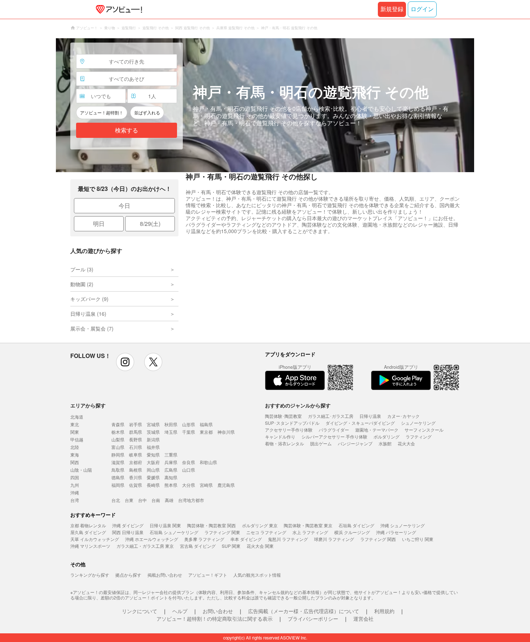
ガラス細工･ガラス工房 (330, 416)
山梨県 (117, 439)
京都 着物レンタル (88, 525)
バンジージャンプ (355, 443)
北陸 (74, 447)
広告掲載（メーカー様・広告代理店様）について (303, 611)
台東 (129, 500)
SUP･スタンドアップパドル (292, 423)
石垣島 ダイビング (356, 525)
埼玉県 (170, 432)
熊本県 (170, 485)
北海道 (76, 417)
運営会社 (363, 618)
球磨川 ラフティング (334, 539)
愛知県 (153, 454)
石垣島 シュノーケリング (174, 532)
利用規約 (384, 611)
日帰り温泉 (370, 416)
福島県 (206, 424)
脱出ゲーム (321, 443)
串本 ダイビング (246, 539)
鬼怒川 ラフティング (288, 539)
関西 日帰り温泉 (127, 532)
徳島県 (117, 477)
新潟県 (153, 439)
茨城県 (153, 432)
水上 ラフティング (310, 532)
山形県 (188, 424)
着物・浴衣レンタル (284, 443)
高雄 (169, 500)
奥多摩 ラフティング (204, 539)
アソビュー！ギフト (207, 575)
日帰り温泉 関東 (165, 525)
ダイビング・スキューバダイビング (360, 423)
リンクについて (139, 611)
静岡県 (117, 454)
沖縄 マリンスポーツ (90, 546)
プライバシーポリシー (313, 618)
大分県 (188, 485)
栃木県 (117, 432)
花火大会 (406, 443)
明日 (99, 223)
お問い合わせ (218, 611)
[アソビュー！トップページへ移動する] (117, 9)
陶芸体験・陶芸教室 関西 (211, 525)
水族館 (385, 443)
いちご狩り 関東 (417, 539)
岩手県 (135, 424)
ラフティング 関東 (222, 532)
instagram (125, 362)
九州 (74, 485)
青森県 (117, 424)
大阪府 (153, 462)
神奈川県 (226, 432)
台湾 (74, 500)
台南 (155, 500)
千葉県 (188, 432)
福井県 (153, 447)
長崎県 (153, 485)
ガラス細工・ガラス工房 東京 (145, 546)
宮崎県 (206, 485)
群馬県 (135, 432)
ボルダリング (386, 436)
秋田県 (170, 424)
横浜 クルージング (352, 532)
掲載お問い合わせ (164, 575)
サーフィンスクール (424, 430)
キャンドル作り (280, 436)
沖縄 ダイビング (127, 525)
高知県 (170, 477)
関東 (74, 432)
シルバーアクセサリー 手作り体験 (334, 436)
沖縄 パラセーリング (396, 532)
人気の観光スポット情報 (257, 575)
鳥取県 (117, 470)
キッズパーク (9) (89, 298)
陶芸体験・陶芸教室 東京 (308, 525)
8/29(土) (150, 223)
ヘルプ (179, 611)
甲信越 (76, 439)
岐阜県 (135, 454)
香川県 (135, 477)
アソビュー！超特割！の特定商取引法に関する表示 (214, 618)
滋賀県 (117, 462)
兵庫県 (170, 462)
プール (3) (81, 269)
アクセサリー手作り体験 (289, 430)
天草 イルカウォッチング (94, 539)
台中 (142, 500)
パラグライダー (334, 430)
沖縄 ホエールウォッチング (151, 539)
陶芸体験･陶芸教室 (283, 416)
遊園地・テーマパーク (376, 430)
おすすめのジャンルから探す (298, 405)
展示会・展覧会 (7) (92, 328)
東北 (74, 424)
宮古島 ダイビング (198, 546)
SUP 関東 (231, 546)
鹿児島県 (226, 485)
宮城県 (153, 424)
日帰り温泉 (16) (88, 313)
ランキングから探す (89, 575)
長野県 (135, 439)
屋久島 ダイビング (88, 532)
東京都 (206, 432)
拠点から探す (128, 575)
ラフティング (419, 436)
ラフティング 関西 (378, 539)
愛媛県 (153, 477)
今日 (124, 205)
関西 (74, 462)
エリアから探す (88, 405)
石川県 (135, 447)
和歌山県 (208, 462)
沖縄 (74, 492)
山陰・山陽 (81, 470)
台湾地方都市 (191, 500)
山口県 (188, 470)
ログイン (422, 9)
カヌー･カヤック (403, 416)
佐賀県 (135, 485)
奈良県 (188, 462)
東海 (74, 454)
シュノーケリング (418, 423)
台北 (115, 500)
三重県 (170, 454)
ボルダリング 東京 (260, 525)
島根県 (135, 470)
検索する (126, 130)
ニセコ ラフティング (266, 532)
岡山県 (153, 470)
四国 (74, 477)
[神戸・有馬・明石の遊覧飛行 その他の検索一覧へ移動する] (265, 105)
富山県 (117, 447)
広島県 (170, 470)
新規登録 (391, 9)
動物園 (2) (81, 284)
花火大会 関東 (260, 546)
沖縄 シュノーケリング (402, 525)
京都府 (135, 462)
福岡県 (117, 485)
